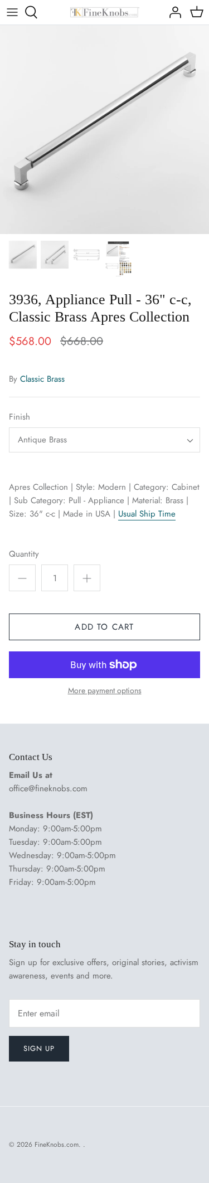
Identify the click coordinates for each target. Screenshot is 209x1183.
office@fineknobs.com (48, 788)
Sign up (39, 1048)
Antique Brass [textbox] (42, 440)
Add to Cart (104, 627)
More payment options (105, 690)
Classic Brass (42, 379)
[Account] (172, 12)
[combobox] (104, 439)
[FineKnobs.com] (104, 12)
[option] (104, 129)
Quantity (24, 554)
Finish (19, 417)
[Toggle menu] (12, 12)
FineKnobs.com (57, 1145)
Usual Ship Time (147, 514)
